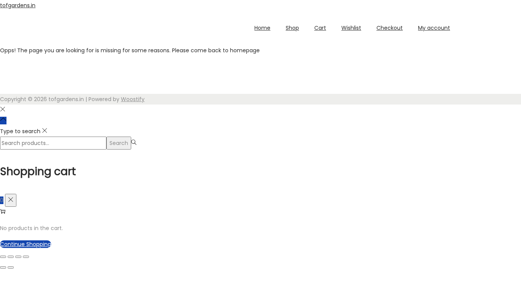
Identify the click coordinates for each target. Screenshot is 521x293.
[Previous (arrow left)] (3, 267)
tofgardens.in (17, 5)
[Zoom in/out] (3, 257)
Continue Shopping (25, 244)
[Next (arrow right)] (11, 267)
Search (118, 143)
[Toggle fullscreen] (11, 257)
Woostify (133, 99)
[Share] (18, 257)
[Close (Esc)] (26, 257)
